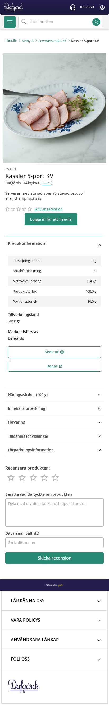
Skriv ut (55, 351)
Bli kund (87, 7)
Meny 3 (27, 40)
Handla (11, 40)
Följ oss (20, 659)
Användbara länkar (35, 640)
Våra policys (25, 620)
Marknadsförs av (23, 331)
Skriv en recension (48, 209)
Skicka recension (54, 558)
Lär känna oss (27, 600)
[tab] (54, 243)
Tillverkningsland (23, 314)
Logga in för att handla (51, 219)
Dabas (54, 366)
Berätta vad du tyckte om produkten (38, 494)
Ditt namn (22, 533)
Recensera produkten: (27, 468)
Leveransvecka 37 (52, 40)
